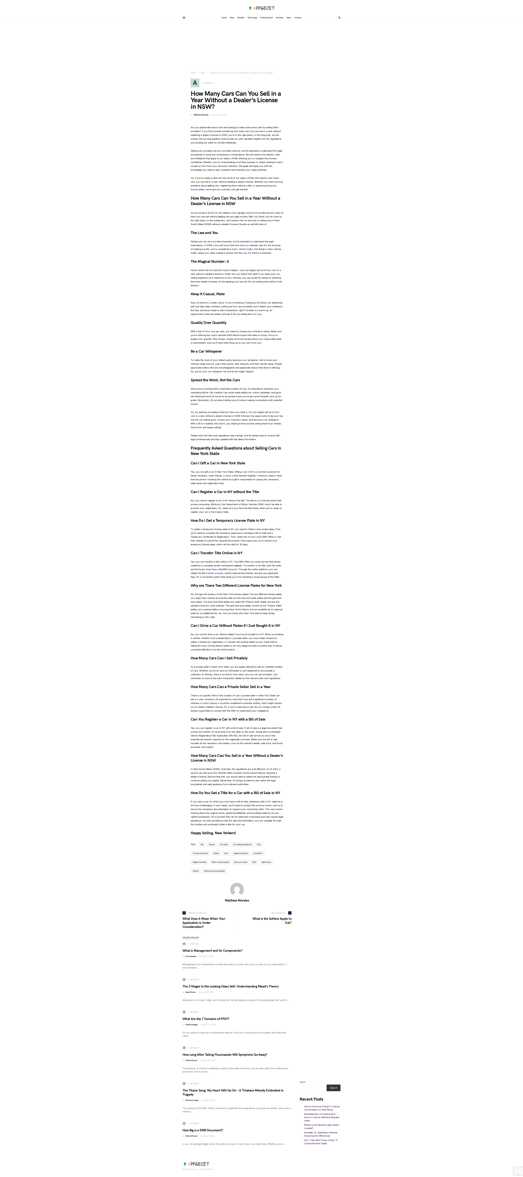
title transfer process (212, 573)
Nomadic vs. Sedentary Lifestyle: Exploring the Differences (321, 1134)
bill (202, 844)
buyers (212, 844)
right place (266, 862)
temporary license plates (214, 871)
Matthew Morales (201, 115)
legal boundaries (241, 853)
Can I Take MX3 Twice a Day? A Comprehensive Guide (320, 1142)
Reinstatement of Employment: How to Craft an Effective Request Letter (321, 1117)
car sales (224, 844)
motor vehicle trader (242, 249)
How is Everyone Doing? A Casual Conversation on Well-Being (322, 1108)
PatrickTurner (191, 1060)
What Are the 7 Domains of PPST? (206, 1019)
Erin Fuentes (191, 956)
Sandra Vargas (192, 1024)
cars (259, 844)
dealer (216, 853)
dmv (226, 853)
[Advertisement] (261, 42)
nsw (254, 862)
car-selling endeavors (242, 844)
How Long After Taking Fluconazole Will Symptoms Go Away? (225, 1055)
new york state (240, 862)
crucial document (200, 853)
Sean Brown (191, 992)
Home (193, 73)
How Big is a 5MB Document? (203, 1130)
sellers (195, 871)
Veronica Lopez (192, 1100)
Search (302, 1082)
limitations (257, 853)
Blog (203, 73)
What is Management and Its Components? (212, 951)
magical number (199, 862)
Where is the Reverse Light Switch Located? (321, 1127)
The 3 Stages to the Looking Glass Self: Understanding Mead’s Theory (231, 986)
